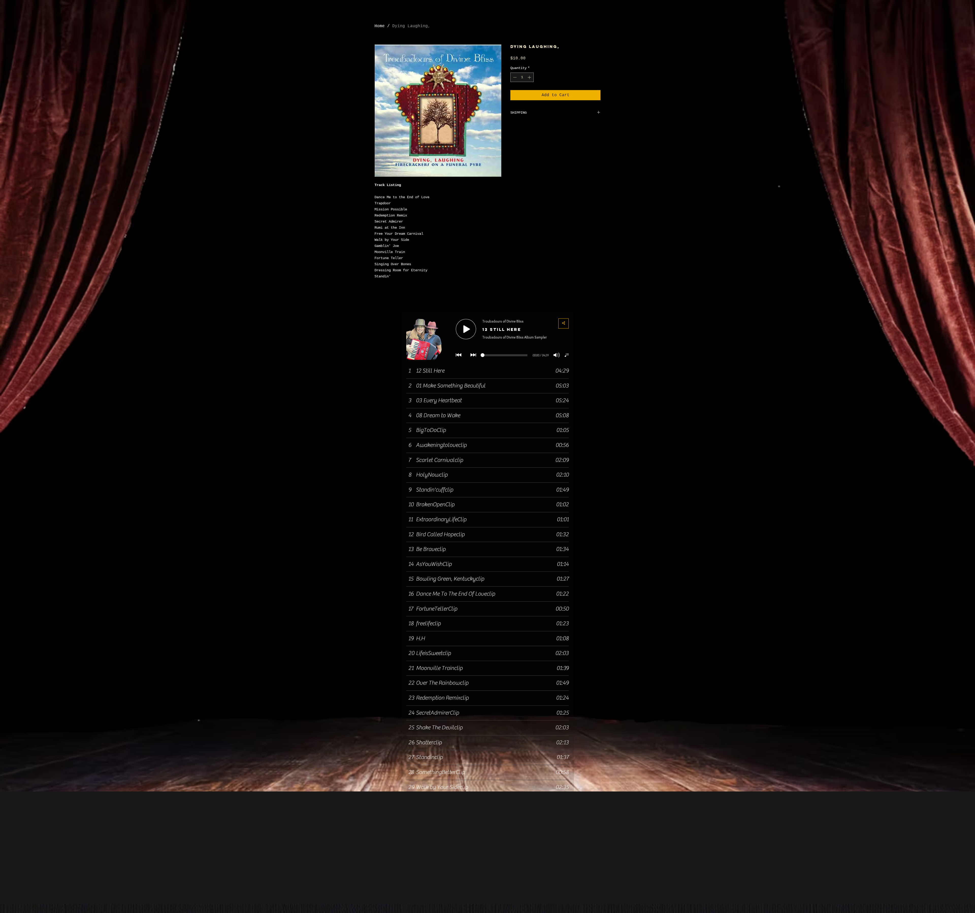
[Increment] (530, 77)
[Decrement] (514, 77)
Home (380, 26)
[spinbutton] (522, 77)
